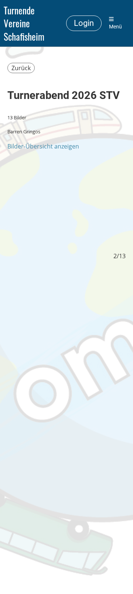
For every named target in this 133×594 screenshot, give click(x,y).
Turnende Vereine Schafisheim (24, 23)
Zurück (21, 68)
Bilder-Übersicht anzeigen (43, 146)
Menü (115, 27)
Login (84, 23)
